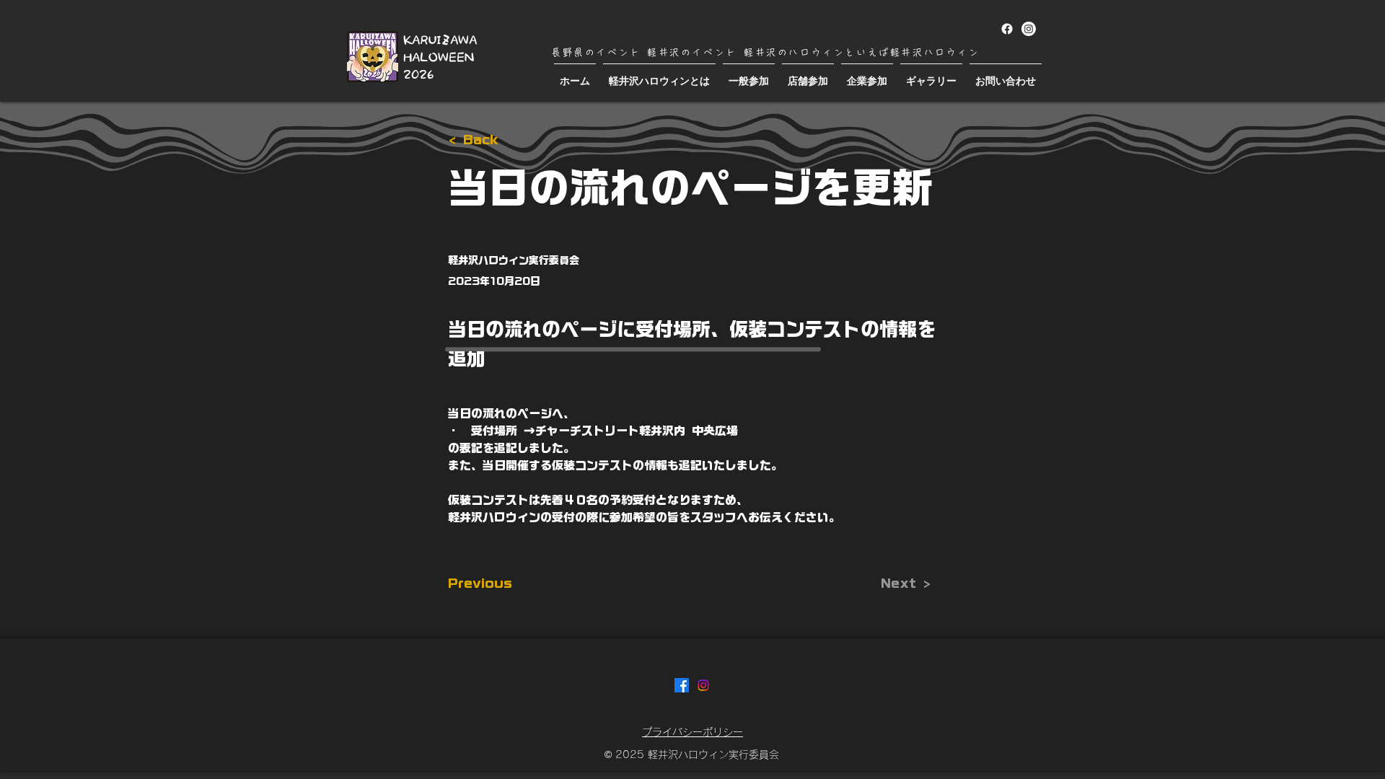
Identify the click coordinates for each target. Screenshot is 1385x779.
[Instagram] (1028, 29)
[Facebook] (1007, 29)
